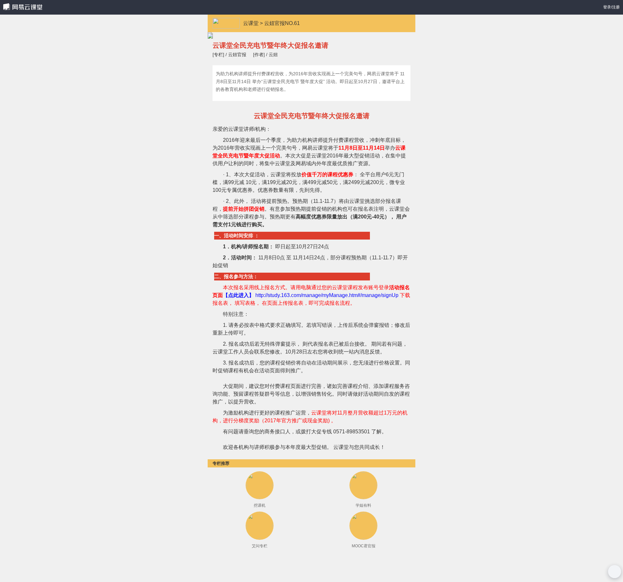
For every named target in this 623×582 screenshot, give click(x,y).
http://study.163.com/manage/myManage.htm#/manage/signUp (326, 295)
